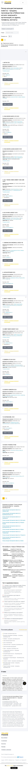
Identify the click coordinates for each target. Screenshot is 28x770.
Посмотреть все (23, 629)
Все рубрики (4, 737)
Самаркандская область (15, 250)
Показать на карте (6, 70)
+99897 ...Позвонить (7, 405)
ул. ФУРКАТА (18, 305)
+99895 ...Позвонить (7, 167)
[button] (14, 84)
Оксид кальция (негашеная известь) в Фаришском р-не (11, 538)
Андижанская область (15, 422)
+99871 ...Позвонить (7, 79)
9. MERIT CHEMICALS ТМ (9, 298)
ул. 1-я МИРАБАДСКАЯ (15, 190)
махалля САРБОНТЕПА (15, 423)
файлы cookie (10, 765)
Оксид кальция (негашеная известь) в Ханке (12, 540)
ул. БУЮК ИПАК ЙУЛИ (7, 396)
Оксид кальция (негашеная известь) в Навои (13, 529)
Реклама (3, 746)
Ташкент (20, 68)
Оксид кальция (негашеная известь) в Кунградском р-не (11, 526)
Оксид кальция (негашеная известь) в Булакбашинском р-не (11, 514)
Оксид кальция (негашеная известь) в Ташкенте (13, 535)
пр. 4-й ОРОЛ (16, 69)
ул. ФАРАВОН (11, 251)
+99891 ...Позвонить (7, 104)
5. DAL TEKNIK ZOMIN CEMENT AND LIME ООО (13, 180)
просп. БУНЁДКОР (18, 122)
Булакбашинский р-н (7, 423)
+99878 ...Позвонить (7, 137)
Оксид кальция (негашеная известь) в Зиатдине (13, 520)
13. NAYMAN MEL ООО (8, 417)
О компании (4, 740)
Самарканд (23, 395)
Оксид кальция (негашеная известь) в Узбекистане (11, 510)
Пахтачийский (5, 251)
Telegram (21, 757)
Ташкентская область (15, 68)
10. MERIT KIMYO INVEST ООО (10, 329)
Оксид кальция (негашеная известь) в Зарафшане (11, 517)
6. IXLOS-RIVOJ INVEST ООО (10, 212)
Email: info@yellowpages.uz (7, 754)
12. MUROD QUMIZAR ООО (10, 389)
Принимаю (14, 768)
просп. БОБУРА (18, 157)
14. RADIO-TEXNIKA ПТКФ (9, 444)
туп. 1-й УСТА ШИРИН (15, 219)
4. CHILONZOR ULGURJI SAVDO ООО (12, 149)
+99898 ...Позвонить (7, 377)
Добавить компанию (6, 749)
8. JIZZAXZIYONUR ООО (9, 272)
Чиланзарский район (10, 122)
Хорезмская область (15, 450)
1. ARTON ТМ (6, 62)
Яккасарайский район (10, 157)
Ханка (20, 450)
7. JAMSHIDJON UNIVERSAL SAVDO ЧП (13, 242)
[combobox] (23, 2)
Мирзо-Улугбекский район (8, 69)
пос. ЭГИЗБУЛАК (6, 278)
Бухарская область (14, 96)
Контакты (3, 743)
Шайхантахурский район (11, 305)
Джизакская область (15, 277)
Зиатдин (22, 250)
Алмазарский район (6, 219)
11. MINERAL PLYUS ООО (9, 359)
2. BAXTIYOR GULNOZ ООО (10, 91)
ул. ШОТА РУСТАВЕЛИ (19, 366)
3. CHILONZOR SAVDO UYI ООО (11, 116)
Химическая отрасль (8, 43)
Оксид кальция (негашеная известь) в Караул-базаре (13, 523)
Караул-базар (21, 96)
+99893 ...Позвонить (7, 432)
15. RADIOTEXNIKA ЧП (8, 470)
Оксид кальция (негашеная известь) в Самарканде (11, 532)
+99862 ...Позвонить (7, 458)
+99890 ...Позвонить (7, 260)
